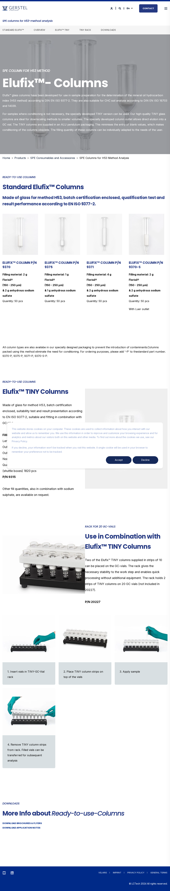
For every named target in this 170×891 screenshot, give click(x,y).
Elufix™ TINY (62, 30)
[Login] (111, 8)
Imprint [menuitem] (117, 872)
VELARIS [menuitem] (102, 872)
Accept (119, 459)
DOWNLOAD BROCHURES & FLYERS (22, 823)
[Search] (120, 8)
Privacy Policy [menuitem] (135, 872)
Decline (145, 459)
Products (20, 158)
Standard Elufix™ (13, 30)
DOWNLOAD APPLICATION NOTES (21, 827)
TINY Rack (85, 30)
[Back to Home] (14, 8)
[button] (163, 884)
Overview (39, 30)
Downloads (108, 30)
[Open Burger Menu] (166, 8)
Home (6, 158)
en (128, 8)
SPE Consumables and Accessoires (52, 158)
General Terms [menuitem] (158, 872)
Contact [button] (148, 8)
